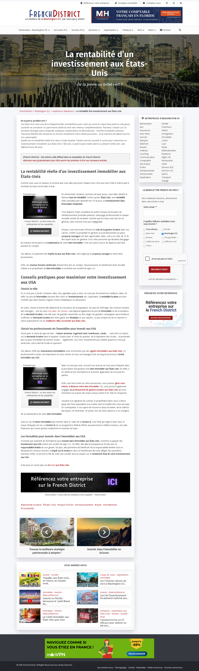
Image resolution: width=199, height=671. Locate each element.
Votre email (67, 362)
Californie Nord (69, 389)
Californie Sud (95, 389)
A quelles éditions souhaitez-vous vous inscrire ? (86, 375)
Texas (117, 389)
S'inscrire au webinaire (99, 344)
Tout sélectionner (70, 381)
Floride (92, 381)
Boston (92, 385)
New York (119, 381)
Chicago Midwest (122, 385)
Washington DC (69, 385)
